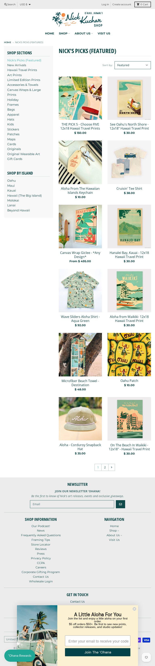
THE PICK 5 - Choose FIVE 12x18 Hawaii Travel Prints (80, 126)
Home (7, 42)
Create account (121, 4)
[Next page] (112, 467)
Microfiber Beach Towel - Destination (80, 383)
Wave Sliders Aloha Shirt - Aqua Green (80, 319)
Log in (105, 4)
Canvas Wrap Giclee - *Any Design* (80, 255)
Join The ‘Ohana (97, 652)
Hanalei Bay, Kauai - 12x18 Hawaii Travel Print (129, 255)
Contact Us (77, 601)
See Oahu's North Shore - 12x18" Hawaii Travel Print (129, 126)
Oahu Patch (129, 381)
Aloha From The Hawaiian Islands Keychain (80, 190)
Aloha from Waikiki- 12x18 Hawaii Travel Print (129, 319)
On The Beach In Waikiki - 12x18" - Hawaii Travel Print (129, 447)
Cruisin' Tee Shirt (129, 188)
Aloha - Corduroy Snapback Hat (80, 447)
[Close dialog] (134, 609)
